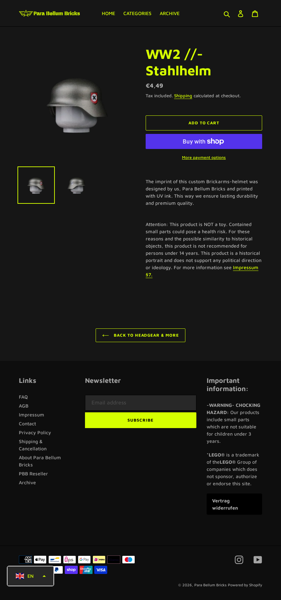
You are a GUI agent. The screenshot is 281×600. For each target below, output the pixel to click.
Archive (27, 482)
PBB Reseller (33, 473)
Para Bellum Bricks (210, 585)
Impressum (31, 414)
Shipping (183, 95)
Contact (27, 423)
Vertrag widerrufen (225, 504)
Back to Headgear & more (145, 335)
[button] (30, 576)
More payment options (204, 157)
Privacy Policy (35, 432)
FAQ (23, 397)
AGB (23, 406)
